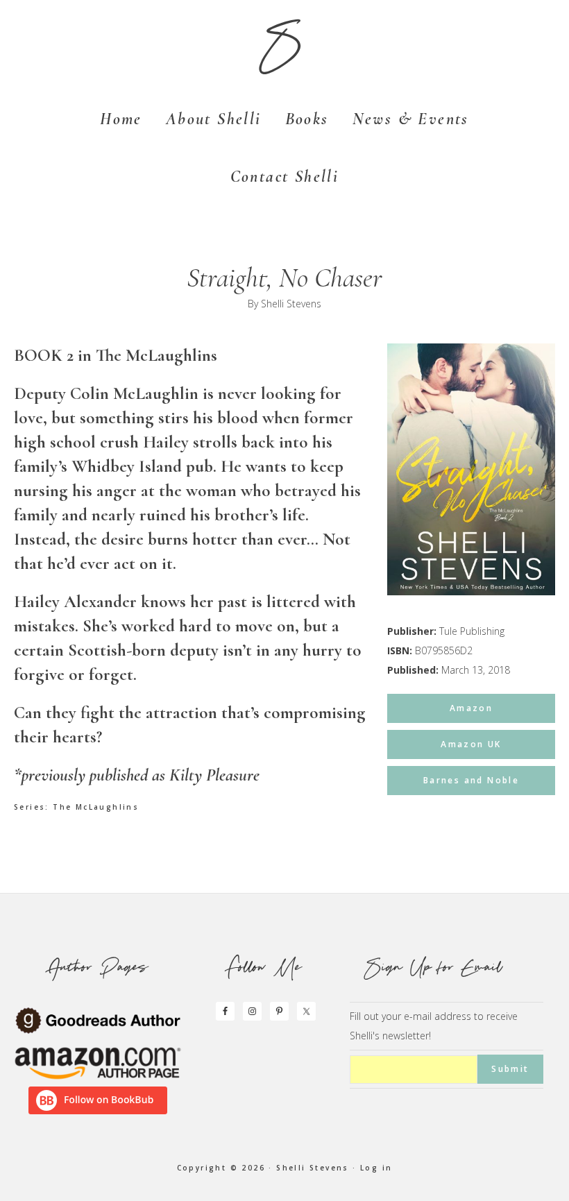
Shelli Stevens (291, 303)
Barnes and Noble (471, 780)
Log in (376, 1168)
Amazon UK (471, 744)
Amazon (471, 708)
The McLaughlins (96, 807)
